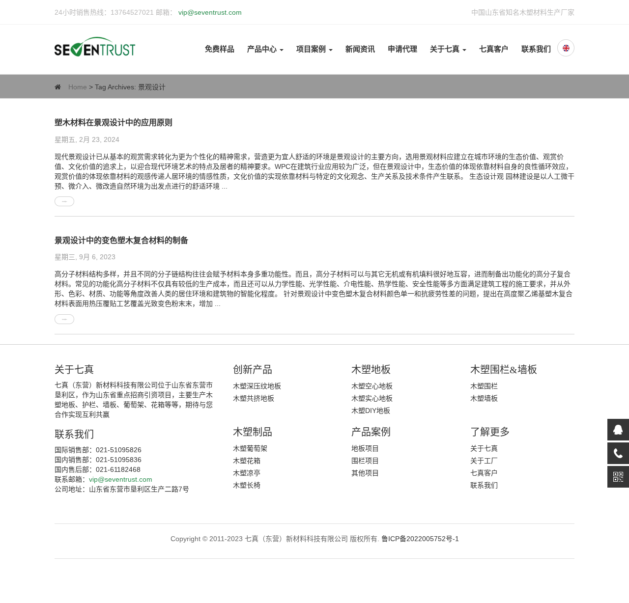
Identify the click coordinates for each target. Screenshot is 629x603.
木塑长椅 (246, 485)
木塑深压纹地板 (257, 386)
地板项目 (365, 448)
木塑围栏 (484, 386)
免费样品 (219, 49)
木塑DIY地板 (370, 410)
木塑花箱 (246, 461)
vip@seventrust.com (209, 12)
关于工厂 (484, 461)
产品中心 (263, 49)
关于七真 (445, 49)
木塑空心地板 (372, 386)
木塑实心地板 (372, 398)
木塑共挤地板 (253, 398)
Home (77, 87)
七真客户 (494, 49)
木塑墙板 (484, 398)
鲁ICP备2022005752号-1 (420, 539)
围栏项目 (365, 461)
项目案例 (312, 49)
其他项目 (365, 473)
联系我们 (536, 49)
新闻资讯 (360, 49)
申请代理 (402, 49)
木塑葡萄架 (250, 448)
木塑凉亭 (246, 473)
